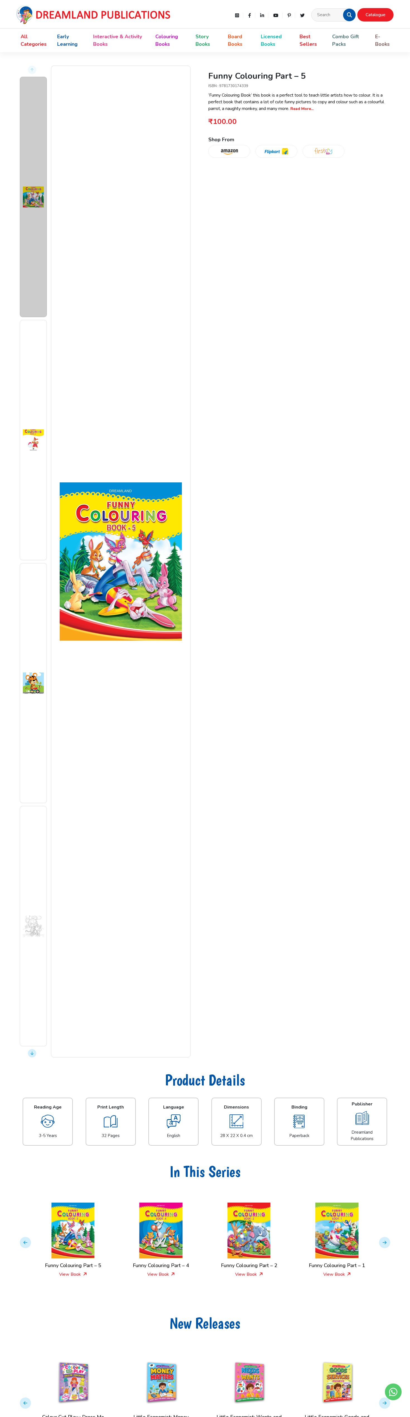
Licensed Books (271, 40)
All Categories (34, 40)
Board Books (235, 40)
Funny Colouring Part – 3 (337, 1265)
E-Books (382, 40)
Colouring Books (166, 40)
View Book (70, 1274)
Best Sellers (308, 40)
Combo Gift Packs (345, 40)
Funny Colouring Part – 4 (73, 1265)
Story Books (203, 40)
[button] (349, 14)
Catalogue (375, 15)
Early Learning (67, 40)
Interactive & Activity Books (117, 40)
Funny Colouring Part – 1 (249, 1265)
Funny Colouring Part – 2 (161, 1265)
